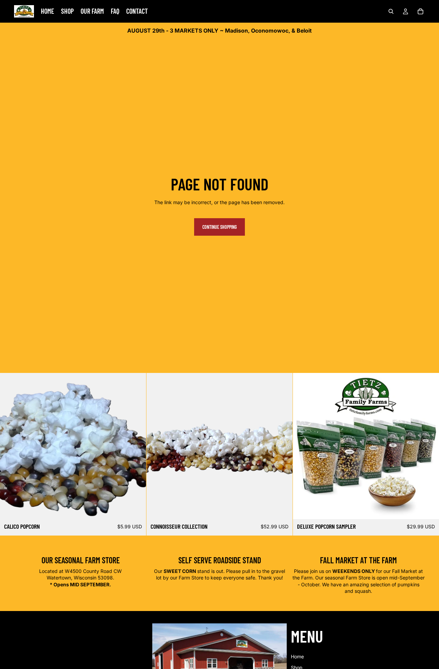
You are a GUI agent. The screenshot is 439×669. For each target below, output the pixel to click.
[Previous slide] (10, 446)
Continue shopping (219, 227)
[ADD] (282, 509)
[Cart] (420, 11)
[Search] (391, 11)
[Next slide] (136, 446)
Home (297, 656)
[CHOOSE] (135, 509)
